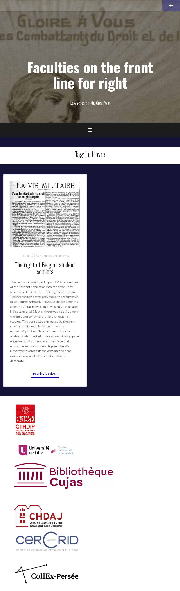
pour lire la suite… (45, 373)
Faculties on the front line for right (90, 74)
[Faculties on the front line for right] (90, 42)
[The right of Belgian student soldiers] (45, 213)
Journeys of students (55, 255)
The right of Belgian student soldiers (45, 268)
